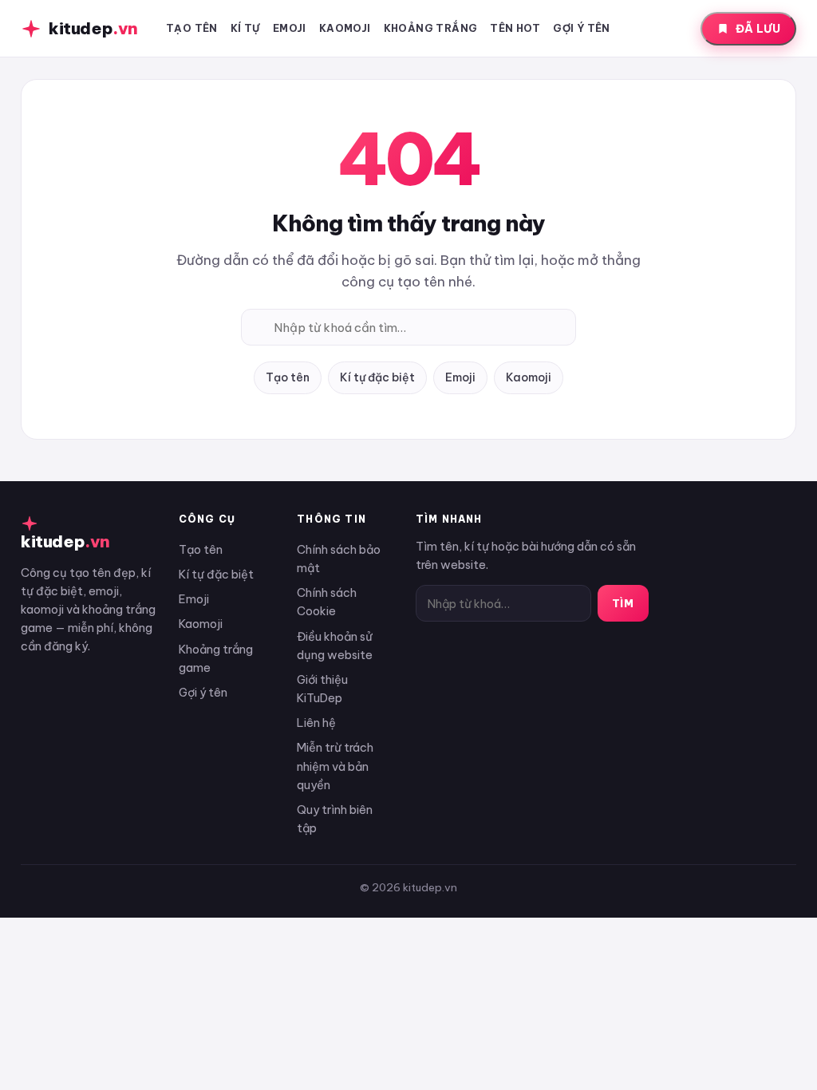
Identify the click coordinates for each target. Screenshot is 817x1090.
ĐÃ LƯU (758, 29)
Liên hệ (316, 722)
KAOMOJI (345, 28)
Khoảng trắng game (216, 658)
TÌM (623, 603)
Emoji (460, 377)
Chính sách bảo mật (339, 558)
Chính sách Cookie (327, 601)
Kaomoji (528, 377)
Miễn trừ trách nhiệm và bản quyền (335, 766)
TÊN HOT (515, 28)
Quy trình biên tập (335, 818)
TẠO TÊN (192, 28)
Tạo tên (288, 377)
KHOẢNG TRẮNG (431, 28)
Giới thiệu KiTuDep (322, 688)
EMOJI (289, 28)
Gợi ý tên (203, 692)
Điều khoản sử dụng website (335, 645)
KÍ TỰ (245, 28)
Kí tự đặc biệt (377, 377)
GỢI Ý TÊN (581, 28)
